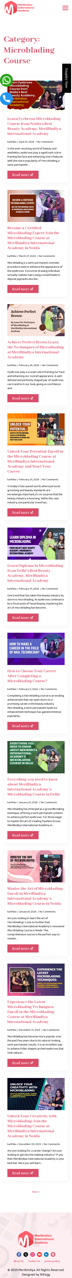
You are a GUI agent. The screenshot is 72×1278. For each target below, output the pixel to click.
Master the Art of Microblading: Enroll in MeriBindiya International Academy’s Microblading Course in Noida (35, 896)
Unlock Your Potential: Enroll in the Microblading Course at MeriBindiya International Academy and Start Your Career (35, 461)
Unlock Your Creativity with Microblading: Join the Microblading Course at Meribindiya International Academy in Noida (31, 1126)
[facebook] (19, 1254)
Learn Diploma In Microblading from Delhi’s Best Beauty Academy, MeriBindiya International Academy (35, 573)
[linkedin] (46, 1254)
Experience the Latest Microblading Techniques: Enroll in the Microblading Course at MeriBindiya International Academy (30, 1012)
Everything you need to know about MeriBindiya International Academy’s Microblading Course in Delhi (33, 787)
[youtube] (39, 1254)
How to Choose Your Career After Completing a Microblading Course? (31, 676)
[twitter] (25, 1254)
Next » (36, 1192)
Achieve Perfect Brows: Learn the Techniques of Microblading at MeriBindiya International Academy (35, 350)
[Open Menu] (65, 8)
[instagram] (32, 1254)
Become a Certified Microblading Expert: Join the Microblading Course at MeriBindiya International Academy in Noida (33, 238)
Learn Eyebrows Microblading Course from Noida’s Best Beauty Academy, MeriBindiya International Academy (34, 126)
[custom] (53, 1254)
